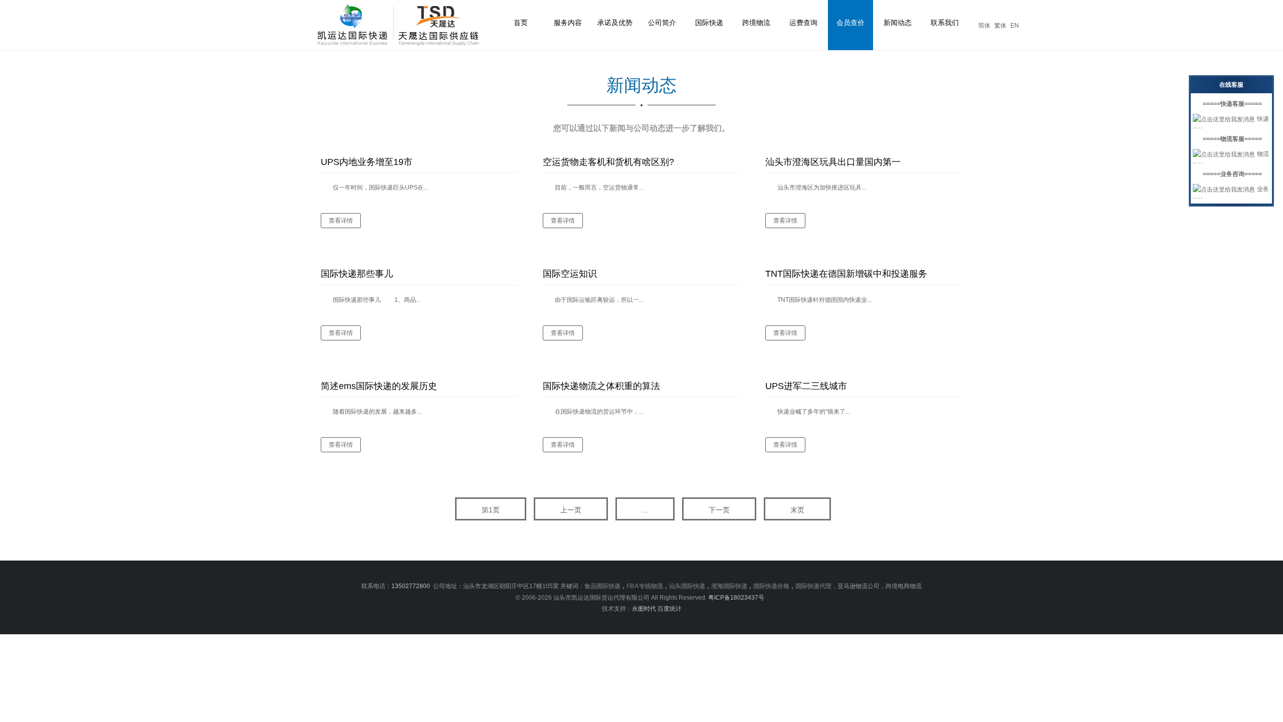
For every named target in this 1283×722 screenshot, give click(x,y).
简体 (984, 25)
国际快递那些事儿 (357, 274)
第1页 (491, 510)
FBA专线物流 (644, 586)
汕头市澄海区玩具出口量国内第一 (833, 162)
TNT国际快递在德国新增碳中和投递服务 (846, 274)
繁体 (1000, 25)
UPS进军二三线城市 (806, 386)
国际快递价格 (771, 586)
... (645, 510)
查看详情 (341, 220)
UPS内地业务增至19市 (366, 162)
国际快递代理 (813, 586)
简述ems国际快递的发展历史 (379, 386)
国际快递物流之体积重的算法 (601, 386)
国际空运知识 (570, 274)
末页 (797, 510)
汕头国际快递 (687, 586)
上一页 (570, 510)
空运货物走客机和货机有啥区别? (608, 162)
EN (1014, 25)
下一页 (719, 510)
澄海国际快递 (729, 586)
